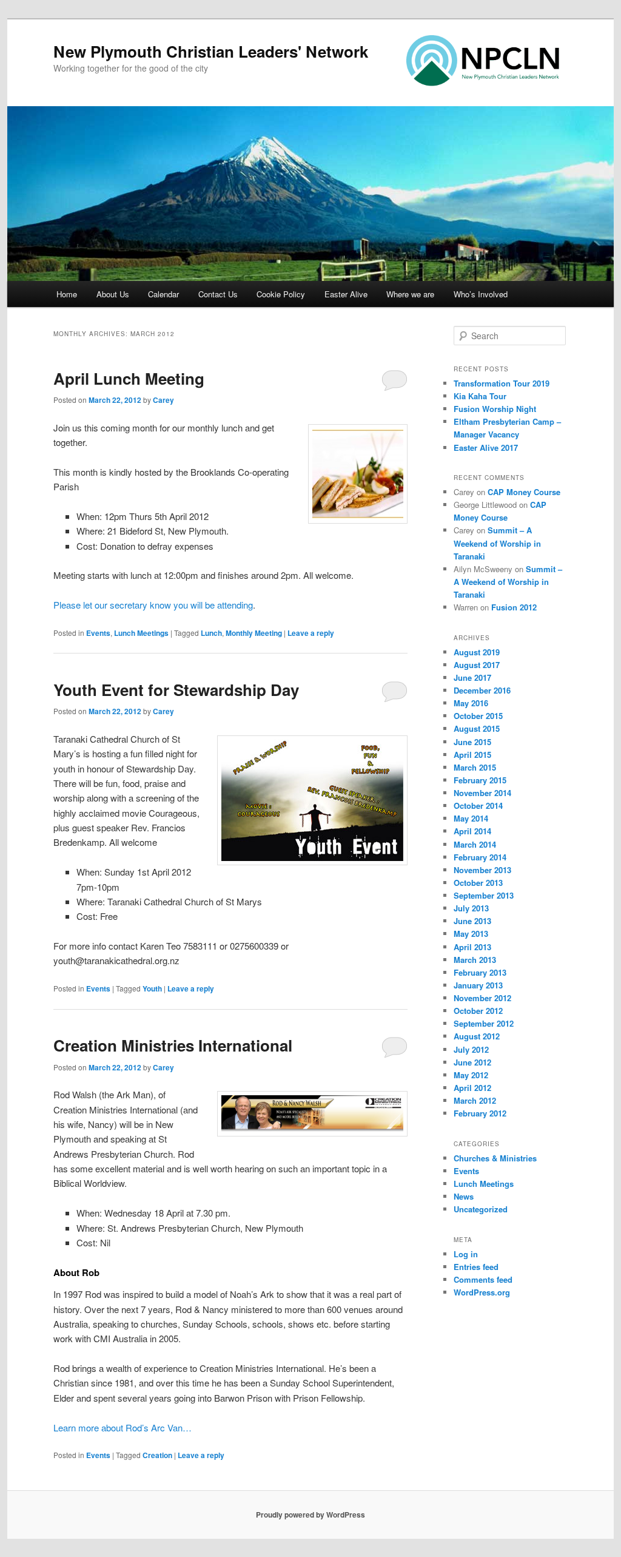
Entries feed (476, 1266)
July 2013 (471, 908)
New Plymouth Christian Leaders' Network (210, 51)
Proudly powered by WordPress (310, 1514)
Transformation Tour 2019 (501, 383)
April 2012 (472, 1087)
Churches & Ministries (495, 1158)
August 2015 (477, 728)
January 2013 (478, 985)
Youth (152, 988)
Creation (157, 1455)
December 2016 (482, 690)
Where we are (410, 294)
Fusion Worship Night (495, 408)
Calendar (163, 294)
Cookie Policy (281, 294)
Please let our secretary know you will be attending (153, 604)
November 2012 (482, 998)
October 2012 (478, 1010)
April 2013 (472, 947)
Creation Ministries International (172, 1045)
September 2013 (484, 895)
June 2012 (472, 1062)
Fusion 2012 (514, 607)
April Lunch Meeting (128, 378)
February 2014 (480, 857)
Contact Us (218, 294)
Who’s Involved (481, 294)
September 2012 (484, 1023)
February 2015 (480, 780)
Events (98, 632)
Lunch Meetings (141, 632)
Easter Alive (346, 294)
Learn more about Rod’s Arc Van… (122, 1427)
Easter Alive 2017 (486, 447)
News (464, 1196)
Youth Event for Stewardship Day (176, 689)
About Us (112, 294)
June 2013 (472, 921)
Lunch (211, 632)
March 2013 (475, 959)
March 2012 (475, 1100)
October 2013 (478, 882)
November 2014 (482, 793)
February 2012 (480, 1113)
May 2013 (471, 933)
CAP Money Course (524, 492)
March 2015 (475, 767)
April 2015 (472, 754)
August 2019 (477, 652)
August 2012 (477, 1036)
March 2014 (475, 844)
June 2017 (472, 677)
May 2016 (471, 703)
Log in (466, 1254)
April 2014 (472, 831)
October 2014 (478, 805)
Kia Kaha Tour (480, 396)
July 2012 (471, 1049)
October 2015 (478, 715)
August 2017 (477, 664)
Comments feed (483, 1279)
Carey (163, 399)
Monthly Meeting (254, 632)
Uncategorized (481, 1209)
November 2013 (482, 870)
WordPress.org (482, 1292)
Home (66, 294)
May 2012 (471, 1075)
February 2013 (480, 972)
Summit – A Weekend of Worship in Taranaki (497, 542)
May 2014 (471, 818)
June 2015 (472, 742)
